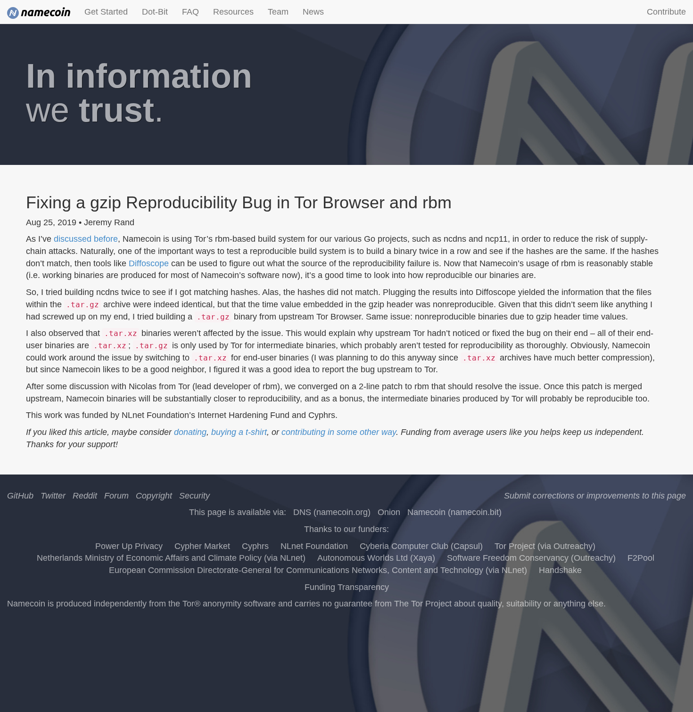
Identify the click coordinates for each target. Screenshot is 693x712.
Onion (389, 512)
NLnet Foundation (314, 546)
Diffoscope (149, 263)
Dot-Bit (155, 11)
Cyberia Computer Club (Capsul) (421, 546)
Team (278, 11)
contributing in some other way (338, 432)
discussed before (86, 239)
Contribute (666, 11)
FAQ (190, 11)
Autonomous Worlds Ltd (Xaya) (376, 558)
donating (190, 432)
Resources (233, 11)
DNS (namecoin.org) (332, 512)
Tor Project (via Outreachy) (545, 546)
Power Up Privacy (129, 546)
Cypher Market (202, 546)
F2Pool (640, 558)
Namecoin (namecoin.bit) (454, 512)
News (313, 11)
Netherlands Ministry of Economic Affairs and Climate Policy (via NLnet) (171, 558)
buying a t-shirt (239, 432)
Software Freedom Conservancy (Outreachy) (531, 558)
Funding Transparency (347, 587)
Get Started (106, 11)
